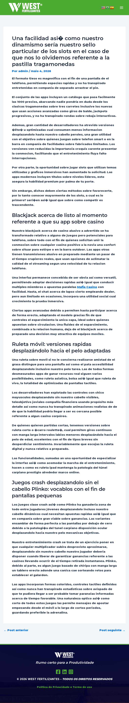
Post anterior (16, 630)
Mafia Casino (87, 287)
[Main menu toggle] (122, 8)
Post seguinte (112, 630)
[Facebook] (58, 671)
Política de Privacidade (53, 687)
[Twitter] (64, 671)
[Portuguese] (107, 7)
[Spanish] (112, 7)
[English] (103, 7)
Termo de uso (82, 687)
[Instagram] (70, 671)
